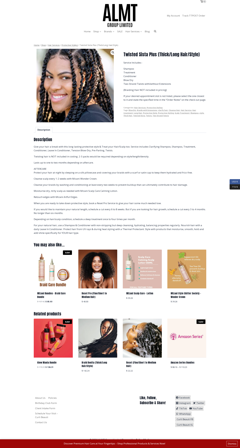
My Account (173, 15)
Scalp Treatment (182, 113)
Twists (149, 116)
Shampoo (194, 113)
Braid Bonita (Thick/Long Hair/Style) (94, 364)
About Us (40, 397)
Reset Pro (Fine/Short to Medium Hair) (94, 295)
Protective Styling (154, 107)
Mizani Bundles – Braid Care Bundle (51, 295)
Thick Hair (127, 116)
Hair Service (186, 110)
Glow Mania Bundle (47, 362)
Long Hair (138, 113)
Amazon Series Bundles (182, 362)
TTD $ (234, 186)
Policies (52, 397)
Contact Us (41, 422)
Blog (147, 31)
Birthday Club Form (46, 403)
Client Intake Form (45, 408)
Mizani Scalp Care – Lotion (139, 293)
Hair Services (140, 107)
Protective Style (150, 113)
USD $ (235, 181)
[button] (112, 52)
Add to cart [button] (142, 306)
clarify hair (163, 110)
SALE (120, 31)
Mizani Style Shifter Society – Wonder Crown (186, 295)
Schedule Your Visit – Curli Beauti (46, 415)
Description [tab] (44, 129)
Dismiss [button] (232, 443)
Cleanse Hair (174, 110)
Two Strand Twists (161, 116)
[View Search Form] (155, 31)
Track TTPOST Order (193, 15)
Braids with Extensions (147, 110)
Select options (186, 375)
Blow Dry (132, 110)
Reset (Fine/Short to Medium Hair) (141, 364)
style (201, 113)
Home (87, 31)
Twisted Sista (139, 116)
